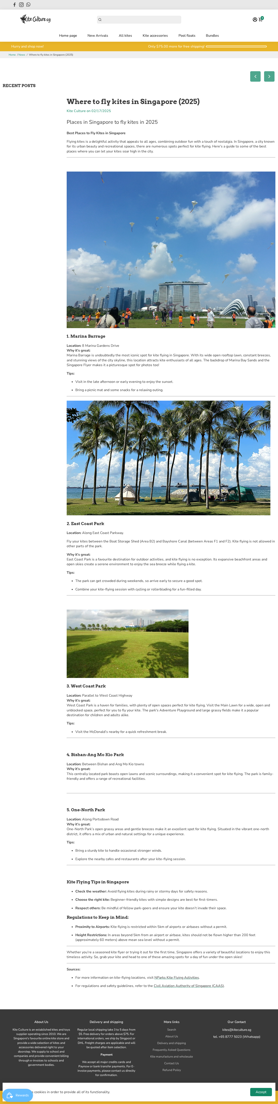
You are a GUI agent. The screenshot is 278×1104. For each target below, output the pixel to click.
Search (171, 1030)
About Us (171, 1036)
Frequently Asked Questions (171, 1050)
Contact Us (171, 1063)
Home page (68, 35)
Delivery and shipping (171, 1043)
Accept (261, 1092)
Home (12, 54)
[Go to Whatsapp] (28, 5)
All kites (125, 35)
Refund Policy (171, 1070)
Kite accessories (155, 35)
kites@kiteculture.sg (236, 1030)
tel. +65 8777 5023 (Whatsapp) (236, 1037)
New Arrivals (98, 35)
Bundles (212, 35)
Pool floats (187, 35)
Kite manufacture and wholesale (171, 1056)
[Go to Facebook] (14, 5)
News (21, 54)
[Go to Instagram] (21, 5)
